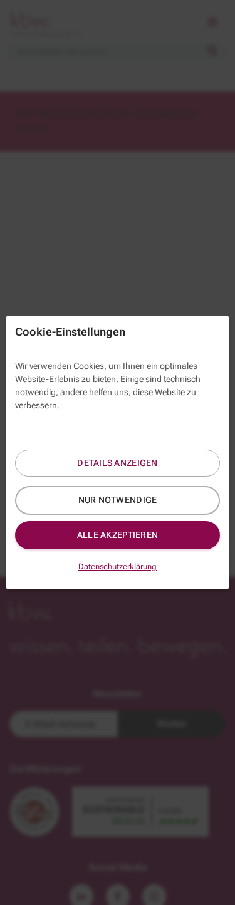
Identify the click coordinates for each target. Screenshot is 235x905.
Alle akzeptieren (117, 535)
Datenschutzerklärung (117, 566)
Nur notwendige (117, 500)
